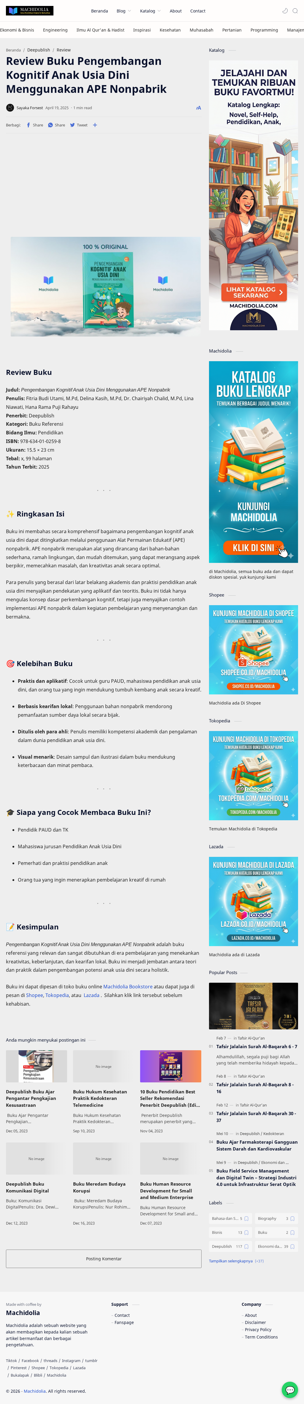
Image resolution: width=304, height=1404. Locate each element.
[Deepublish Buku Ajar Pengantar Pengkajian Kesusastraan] (36, 1066)
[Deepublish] (251, 1133)
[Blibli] (38, 1375)
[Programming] (264, 30)
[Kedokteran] (273, 1133)
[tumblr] (91, 1361)
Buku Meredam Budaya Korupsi (99, 1187)
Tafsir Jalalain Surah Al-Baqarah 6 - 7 (256, 1046)
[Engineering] (55, 30)
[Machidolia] (56, 1375)
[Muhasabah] (201, 30)
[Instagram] (71, 1361)
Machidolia (35, 1391)
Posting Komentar (104, 1258)
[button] (285, 10)
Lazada (92, 995)
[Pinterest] (19, 1368)
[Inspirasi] (142, 30)
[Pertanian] (232, 30)
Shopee (34, 995)
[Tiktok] (11, 1361)
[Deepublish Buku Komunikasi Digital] (36, 1158)
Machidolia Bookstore (128, 986)
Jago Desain (126, 1391)
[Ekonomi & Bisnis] (17, 30)
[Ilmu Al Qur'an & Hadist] (100, 30)
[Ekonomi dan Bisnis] (278, 1162)
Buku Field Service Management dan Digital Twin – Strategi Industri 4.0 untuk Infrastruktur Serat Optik (256, 1177)
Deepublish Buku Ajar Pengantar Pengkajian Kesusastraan (31, 1098)
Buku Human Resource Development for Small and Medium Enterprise (166, 1190)
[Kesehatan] (170, 30)
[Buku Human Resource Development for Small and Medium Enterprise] (170, 1158)
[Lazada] (79, 1368)
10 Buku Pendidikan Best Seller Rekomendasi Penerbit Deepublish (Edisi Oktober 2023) (170, 1099)
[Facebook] (30, 1361)
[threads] (50, 1361)
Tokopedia (57, 995)
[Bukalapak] (20, 1375)
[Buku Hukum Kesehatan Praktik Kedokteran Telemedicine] (103, 1066)
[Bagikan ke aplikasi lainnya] (95, 125)
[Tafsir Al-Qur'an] (251, 1038)
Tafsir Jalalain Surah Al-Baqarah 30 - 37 (256, 1116)
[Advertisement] (122, 186)
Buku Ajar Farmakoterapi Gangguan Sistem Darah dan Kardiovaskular (257, 1145)
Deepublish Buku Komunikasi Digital (27, 1187)
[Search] (295, 10)
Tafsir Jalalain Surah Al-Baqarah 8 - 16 (255, 1087)
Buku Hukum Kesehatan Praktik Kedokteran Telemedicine (100, 1098)
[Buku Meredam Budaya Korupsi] (103, 1158)
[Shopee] (38, 1368)
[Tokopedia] (59, 1368)
